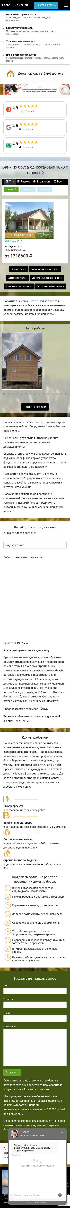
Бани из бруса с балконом (19, 286)
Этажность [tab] (43, 181)
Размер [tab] (25, 181)
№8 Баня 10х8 (13, 241)
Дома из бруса (18, 269)
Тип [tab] (11, 181)
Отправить (12, 1072)
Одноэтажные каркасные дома (47, 278)
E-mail (6, 1013)
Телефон (8, 999)
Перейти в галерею (34, 406)
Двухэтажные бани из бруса (50, 286)
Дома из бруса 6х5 (17, 278)
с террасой (11, 189)
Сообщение (9, 1026)
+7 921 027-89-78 (15, 5)
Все (59, 181)
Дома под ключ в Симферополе (40, 73)
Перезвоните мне (46, 5)
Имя (5, 985)
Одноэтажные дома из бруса (45, 269)
